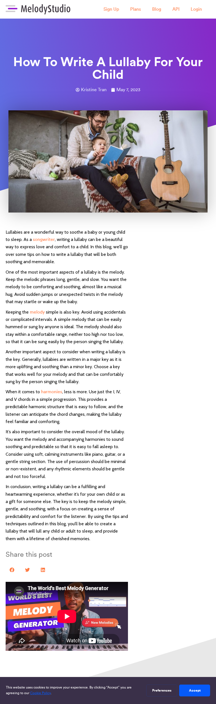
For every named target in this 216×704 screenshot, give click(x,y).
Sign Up (111, 9)
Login (196, 9)
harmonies (51, 391)
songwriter (44, 239)
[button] (12, 570)
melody (37, 312)
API (175, 9)
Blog (156, 9)
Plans (135, 9)
